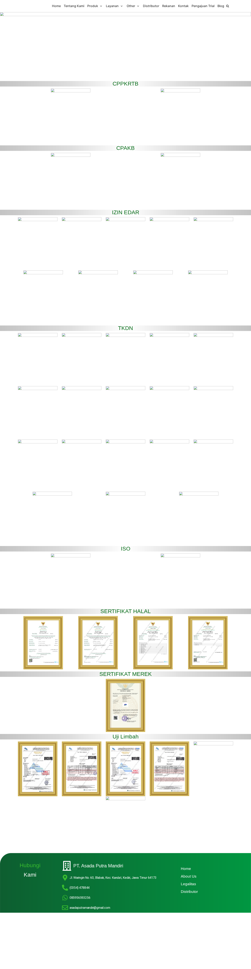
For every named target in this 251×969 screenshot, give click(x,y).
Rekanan (168, 6)
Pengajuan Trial (203, 6)
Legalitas (188, 884)
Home (56, 6)
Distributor (151, 6)
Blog (220, 6)
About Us (188, 876)
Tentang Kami (74, 6)
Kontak (183, 6)
